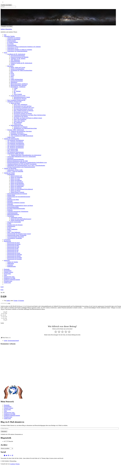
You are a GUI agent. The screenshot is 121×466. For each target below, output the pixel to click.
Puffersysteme (17, 124)
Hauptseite (6, 269)
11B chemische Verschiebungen (15, 140)
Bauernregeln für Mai (12, 248)
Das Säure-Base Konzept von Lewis (23, 109)
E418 (2, 287)
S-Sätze (9, 230)
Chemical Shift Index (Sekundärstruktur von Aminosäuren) (26, 155)
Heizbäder (10, 201)
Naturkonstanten (11, 40)
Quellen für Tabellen (12, 262)
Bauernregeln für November (14, 257)
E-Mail (15, 88)
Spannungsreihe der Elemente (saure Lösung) (19, 233)
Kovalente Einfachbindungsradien (16, 208)
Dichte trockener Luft (16, 176)
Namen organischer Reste (17, 220)
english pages (7, 282)
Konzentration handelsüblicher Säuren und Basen (20, 205)
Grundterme (10, 158)
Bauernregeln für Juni (13, 250)
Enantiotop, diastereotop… (17, 132)
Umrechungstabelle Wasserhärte (15, 236)
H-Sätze (9, 198)
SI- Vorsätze (10, 43)
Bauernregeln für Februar (13, 244)
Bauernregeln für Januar (13, 242)
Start (5, 34)
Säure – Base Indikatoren (13, 232)
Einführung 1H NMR (9, 278)
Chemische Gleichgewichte (14, 101)
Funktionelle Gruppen (16, 217)
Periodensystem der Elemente (15, 225)
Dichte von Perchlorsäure (17, 183)
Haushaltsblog (7, 270)
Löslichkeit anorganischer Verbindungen (17, 211)
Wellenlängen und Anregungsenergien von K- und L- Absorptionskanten (26, 165)
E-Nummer (21, 300)
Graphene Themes (15, 464)
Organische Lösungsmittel (14, 222)
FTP (15, 89)
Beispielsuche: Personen (20, 98)
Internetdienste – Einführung (18, 86)
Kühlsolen (10, 210)
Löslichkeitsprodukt (12, 213)
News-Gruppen (18, 94)
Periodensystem (8, 281)
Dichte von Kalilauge (16, 180)
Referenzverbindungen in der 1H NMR (17, 161)
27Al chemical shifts (12, 149)
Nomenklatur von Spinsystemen (19, 134)
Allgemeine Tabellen (9, 36)
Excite (12, 73)
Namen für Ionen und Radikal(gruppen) (21, 219)
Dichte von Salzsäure (16, 187)
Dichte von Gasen (15, 179)
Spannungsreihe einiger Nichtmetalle (16, 235)
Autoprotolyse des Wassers (21, 116)
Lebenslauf (10, 265)
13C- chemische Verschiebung (15, 141)
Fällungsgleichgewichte (17, 125)
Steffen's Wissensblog (6, 29)
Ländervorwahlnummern (13, 39)
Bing (12, 72)
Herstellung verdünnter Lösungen (16, 202)
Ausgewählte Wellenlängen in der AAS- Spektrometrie (21, 156)
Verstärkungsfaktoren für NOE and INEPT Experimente (21, 164)
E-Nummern (7, 239)
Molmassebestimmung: (13, 214)
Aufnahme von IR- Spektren (18, 58)
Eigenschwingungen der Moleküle (19, 57)
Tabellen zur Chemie (9, 173)
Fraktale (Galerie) (8, 272)
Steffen (8, 300)
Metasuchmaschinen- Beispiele (19, 85)
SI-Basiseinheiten (11, 45)
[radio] (55, 332)
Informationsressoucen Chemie (22, 97)
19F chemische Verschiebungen (15, 146)
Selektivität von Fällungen (20, 127)
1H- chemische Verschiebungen (15, 147)
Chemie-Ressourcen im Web (18, 95)
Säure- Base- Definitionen (20, 104)
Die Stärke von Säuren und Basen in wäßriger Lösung (28, 118)
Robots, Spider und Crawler (18, 67)
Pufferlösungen (11, 226)
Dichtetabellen (11, 174)
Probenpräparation (15, 61)
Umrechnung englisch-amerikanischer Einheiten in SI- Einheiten (24, 46)
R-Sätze (9, 228)
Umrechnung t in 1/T (12, 48)
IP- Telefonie (17, 91)
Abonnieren (4, 431)
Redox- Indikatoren (12, 229)
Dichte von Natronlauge (17, 181)
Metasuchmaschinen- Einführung (19, 83)
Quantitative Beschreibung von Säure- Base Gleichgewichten (30, 115)
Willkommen (10, 263)
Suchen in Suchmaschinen (17, 69)
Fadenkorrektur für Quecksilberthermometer (18, 196)
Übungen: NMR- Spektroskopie (15, 130)
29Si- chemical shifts (12, 150)
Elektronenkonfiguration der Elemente (17, 193)
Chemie (15, 300)
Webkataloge (14, 82)
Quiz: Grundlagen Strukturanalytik (16, 100)
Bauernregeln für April (13, 247)
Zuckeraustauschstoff (13, 340)
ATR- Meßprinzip (15, 60)
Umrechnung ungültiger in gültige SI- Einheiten (19, 49)
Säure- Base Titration (19, 121)
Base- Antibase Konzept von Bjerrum (23, 110)
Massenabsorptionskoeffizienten (15, 159)
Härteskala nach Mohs (13, 199)
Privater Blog (7, 273)
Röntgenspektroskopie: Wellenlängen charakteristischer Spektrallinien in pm (27, 162)
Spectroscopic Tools (9, 276)
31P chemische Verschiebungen (15, 152)
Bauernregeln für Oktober (14, 256)
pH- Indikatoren (18, 122)
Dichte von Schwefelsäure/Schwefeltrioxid (22, 189)
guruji (12, 76)
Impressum (7, 260)
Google (12, 75)
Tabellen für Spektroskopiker (11, 138)
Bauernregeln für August (13, 253)
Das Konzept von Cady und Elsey (23, 106)
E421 (2, 289)
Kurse (5, 52)
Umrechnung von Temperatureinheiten (17, 51)
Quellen (13, 64)
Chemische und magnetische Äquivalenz (21, 131)
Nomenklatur (10, 216)
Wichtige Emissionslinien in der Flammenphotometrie (21, 167)
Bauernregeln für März (13, 245)
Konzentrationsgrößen (13, 207)
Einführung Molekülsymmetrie (12, 279)
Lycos (12, 78)
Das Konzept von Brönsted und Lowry (24, 107)
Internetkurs (10, 66)
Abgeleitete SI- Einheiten (13, 37)
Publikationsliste (11, 266)
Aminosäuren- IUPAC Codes (15, 170)
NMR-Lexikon (11, 137)
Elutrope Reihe (11, 195)
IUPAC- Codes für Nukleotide (15, 171)
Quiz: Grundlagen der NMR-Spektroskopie (22, 135)
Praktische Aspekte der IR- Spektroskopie (21, 63)
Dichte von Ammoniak (16, 177)
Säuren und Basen (15, 103)
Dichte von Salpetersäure (17, 186)
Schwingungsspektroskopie (18, 55)
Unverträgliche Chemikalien (14, 238)
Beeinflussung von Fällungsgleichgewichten (25, 128)
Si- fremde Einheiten (12, 42)
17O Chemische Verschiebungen (15, 144)
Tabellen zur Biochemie (10, 168)
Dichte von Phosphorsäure (17, 184)
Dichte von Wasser (15, 190)
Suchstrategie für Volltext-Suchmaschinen (21, 70)
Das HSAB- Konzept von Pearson (23, 113)
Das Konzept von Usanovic (21, 112)
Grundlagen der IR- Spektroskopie (16, 54)
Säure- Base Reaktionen (20, 119)
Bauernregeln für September (14, 254)
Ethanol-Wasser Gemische (17, 192)
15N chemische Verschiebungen (15, 143)
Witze (5, 275)
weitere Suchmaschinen (17, 79)
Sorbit (5, 340)
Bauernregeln (7, 241)
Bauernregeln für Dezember (14, 259)
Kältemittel (10, 204)
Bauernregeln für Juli (12, 251)
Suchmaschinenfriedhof (17, 81)
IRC (15, 92)
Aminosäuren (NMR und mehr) (15, 153)
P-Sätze (9, 223)
